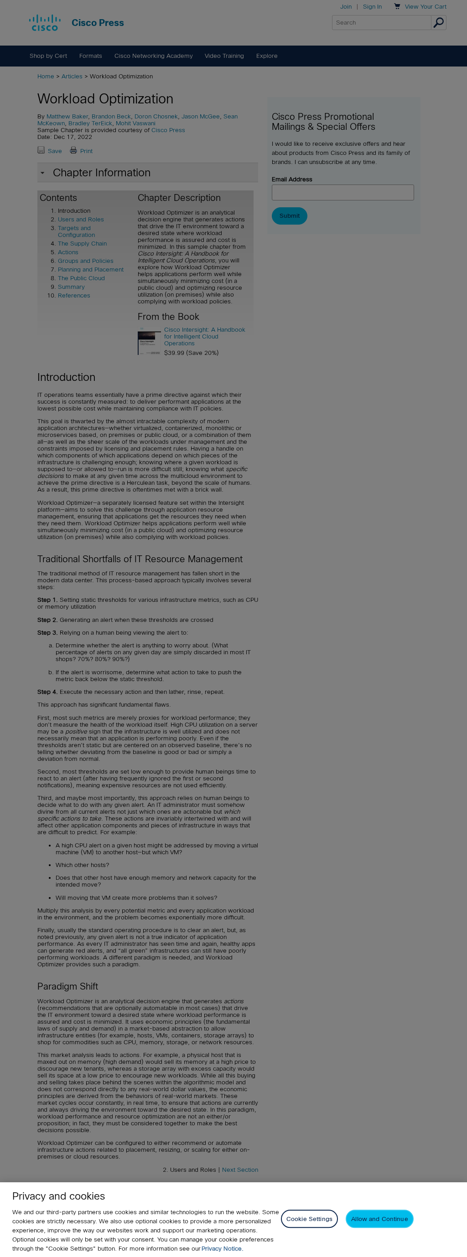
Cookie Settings (309, 1219)
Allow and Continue (379, 1219)
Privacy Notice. (223, 1248)
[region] (233, 1219)
